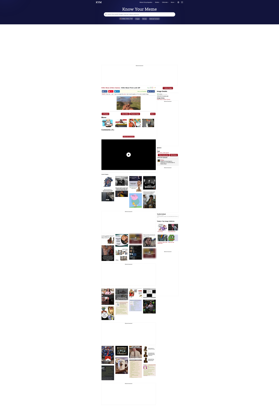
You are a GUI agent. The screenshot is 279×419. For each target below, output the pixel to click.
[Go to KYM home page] (99, 2)
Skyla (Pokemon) (171, 231)
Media (157, 2)
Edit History (174, 155)
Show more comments (128, 136)
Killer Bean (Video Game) (110, 88)
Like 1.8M (151, 91)
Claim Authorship (163, 155)
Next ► (153, 114)
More (172, 2)
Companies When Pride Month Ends (162, 243)
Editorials (165, 2)
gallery (125, 94)
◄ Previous (105, 114)
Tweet (117, 91)
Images (137, 19)
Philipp (162, 160)
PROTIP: (104, 94)
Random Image (135, 114)
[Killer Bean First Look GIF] (128, 103)
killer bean (159, 152)
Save (111, 91)
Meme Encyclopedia (145, 2)
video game (166, 152)
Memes (144, 19)
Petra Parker (160, 231)
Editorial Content (154, 19)
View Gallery (125, 114)
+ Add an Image (168, 88)
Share (105, 91)
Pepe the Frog (171, 242)
